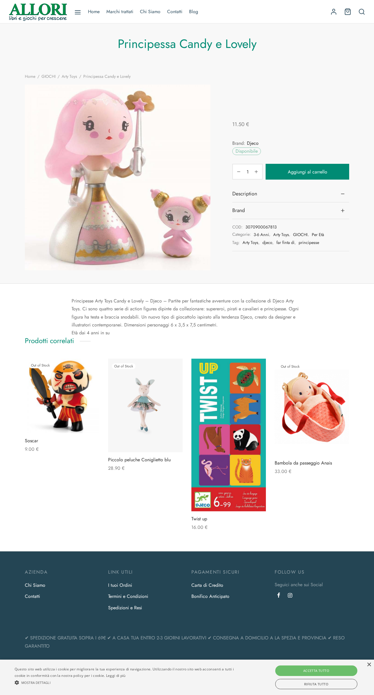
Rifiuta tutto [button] (316, 684)
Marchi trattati (119, 11)
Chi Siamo (150, 11)
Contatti (174, 11)
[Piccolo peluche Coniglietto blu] (145, 405)
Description (244, 193)
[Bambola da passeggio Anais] (312, 407)
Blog (193, 11)
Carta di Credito (207, 585)
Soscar (31, 440)
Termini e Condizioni (128, 596)
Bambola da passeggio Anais (303, 463)
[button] (127, 682)
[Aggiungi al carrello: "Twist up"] (229, 497)
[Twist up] (228, 435)
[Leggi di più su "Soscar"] (62, 419)
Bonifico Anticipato (210, 596)
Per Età (318, 235)
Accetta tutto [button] (316, 670)
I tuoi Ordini (120, 585)
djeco (267, 242)
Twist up (199, 518)
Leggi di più (116, 675)
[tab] (290, 193)
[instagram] (290, 596)
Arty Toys (69, 76)
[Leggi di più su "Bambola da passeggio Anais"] (312, 441)
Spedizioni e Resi (125, 607)
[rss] (299, 596)
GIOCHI (48, 76)
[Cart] (347, 11)
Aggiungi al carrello (307, 171)
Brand (238, 210)
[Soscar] (62, 396)
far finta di (285, 242)
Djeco (253, 143)
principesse (309, 242)
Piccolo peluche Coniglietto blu (139, 459)
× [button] (369, 665)
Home (94, 11)
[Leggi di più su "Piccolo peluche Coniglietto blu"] (145, 438)
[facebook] (279, 596)
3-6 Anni (261, 235)
